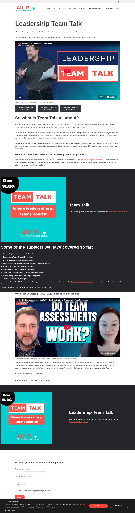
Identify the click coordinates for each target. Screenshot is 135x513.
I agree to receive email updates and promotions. (33, 491)
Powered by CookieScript (127, 512)
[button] (70, 8)
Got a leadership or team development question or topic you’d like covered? (28, 287)
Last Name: (19, 477)
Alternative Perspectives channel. (92, 160)
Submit (19, 497)
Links (117, 8)
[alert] (67, 506)
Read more (83, 504)
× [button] (133, 500)
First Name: (19, 469)
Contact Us (109, 8)
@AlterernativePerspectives (118, 212)
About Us (56, 8)
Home (49, 8)
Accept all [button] (98, 506)
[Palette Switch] (119, 1)
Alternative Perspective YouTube (81, 282)
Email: (17, 484)
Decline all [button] (119, 506)
